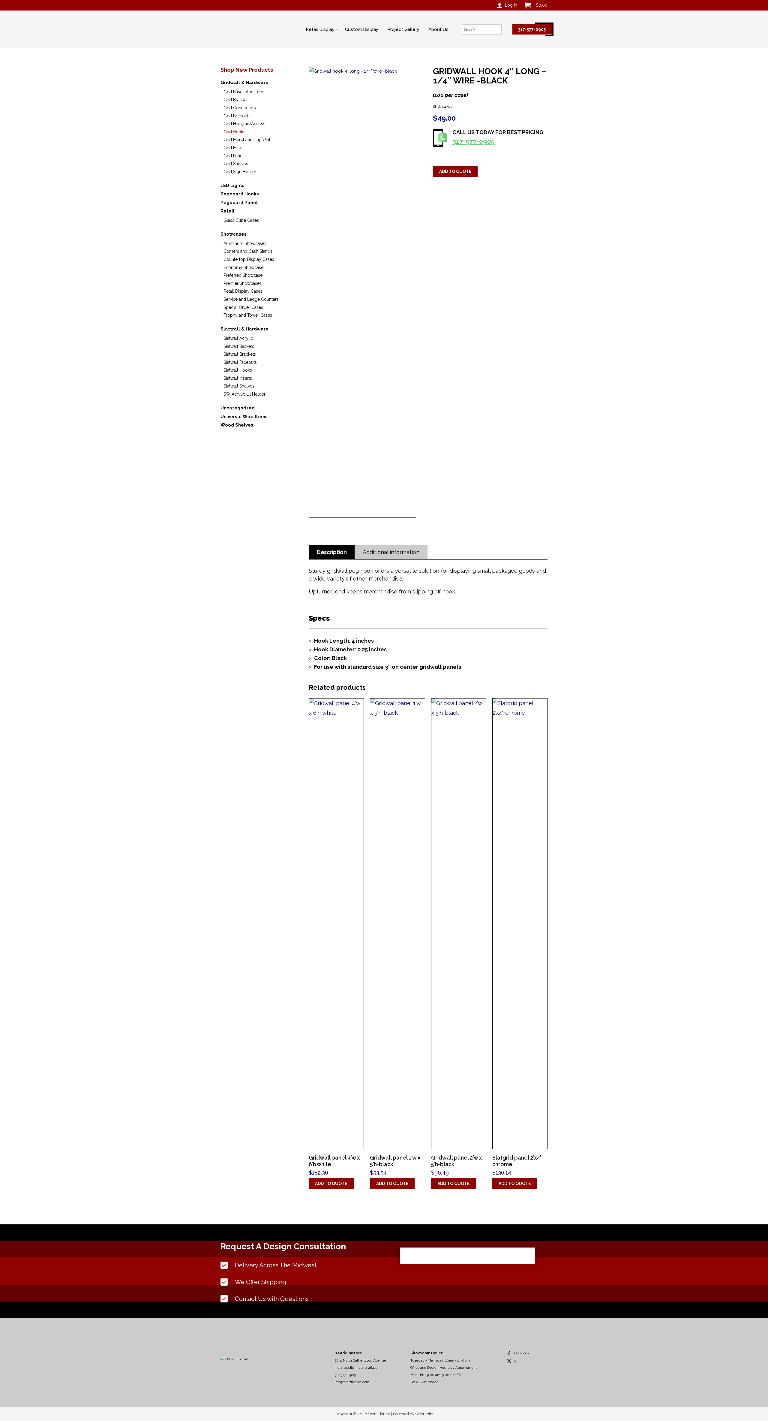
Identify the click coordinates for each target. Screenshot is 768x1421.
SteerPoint (424, 1414)
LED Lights (232, 185)
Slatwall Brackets (240, 354)
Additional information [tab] (391, 552)
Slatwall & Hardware (244, 329)
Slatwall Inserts (238, 378)
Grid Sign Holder (240, 171)
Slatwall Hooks (238, 370)
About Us (438, 29)
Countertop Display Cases (249, 259)
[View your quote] (527, 5)
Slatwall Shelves (239, 386)
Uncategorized (237, 408)
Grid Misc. (233, 147)
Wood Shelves (236, 425)
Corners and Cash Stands (248, 251)
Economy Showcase (243, 267)
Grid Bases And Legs (244, 91)
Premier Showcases (243, 283)
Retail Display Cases (243, 291)
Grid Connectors (240, 107)
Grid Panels (235, 155)
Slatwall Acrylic (238, 338)
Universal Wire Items (244, 416)
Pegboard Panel (239, 202)
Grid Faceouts (237, 115)
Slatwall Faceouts (240, 362)
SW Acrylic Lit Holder (245, 394)
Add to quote (455, 171)
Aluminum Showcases (245, 243)
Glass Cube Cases (241, 220)
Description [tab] (331, 552)
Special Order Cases (243, 307)
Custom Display (361, 29)
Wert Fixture (244, 30)
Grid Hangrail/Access (244, 123)
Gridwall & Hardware (244, 82)
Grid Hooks (234, 131)
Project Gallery (403, 29)
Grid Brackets (237, 99)
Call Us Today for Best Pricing (498, 137)
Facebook (522, 1353)
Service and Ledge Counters (251, 299)
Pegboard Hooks (239, 194)
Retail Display (320, 29)
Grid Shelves (236, 163)
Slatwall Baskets (239, 346)
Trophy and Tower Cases (248, 315)
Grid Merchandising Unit (247, 139)
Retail (227, 211)
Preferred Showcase (243, 275)
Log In (511, 5)
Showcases (233, 234)
